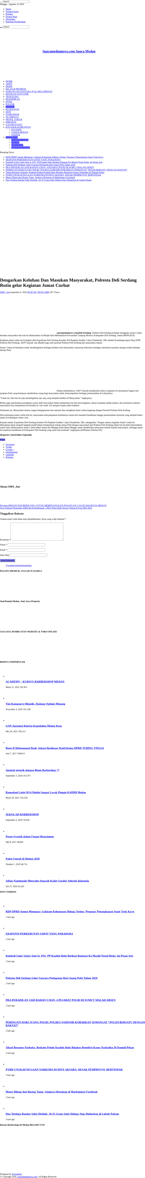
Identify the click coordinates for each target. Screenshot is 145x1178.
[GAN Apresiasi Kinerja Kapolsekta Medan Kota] (13, 720)
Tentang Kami (12, 11)
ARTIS (9, 84)
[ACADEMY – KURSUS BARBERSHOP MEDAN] (13, 676)
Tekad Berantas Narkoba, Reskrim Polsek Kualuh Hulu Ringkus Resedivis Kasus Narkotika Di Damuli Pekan (55, 172)
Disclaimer (10, 19)
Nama (3, 544)
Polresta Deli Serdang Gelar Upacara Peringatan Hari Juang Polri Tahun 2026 (40, 165)
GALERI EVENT (14, 124)
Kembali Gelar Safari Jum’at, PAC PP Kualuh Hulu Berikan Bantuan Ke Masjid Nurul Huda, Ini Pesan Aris (54, 162)
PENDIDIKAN (13, 99)
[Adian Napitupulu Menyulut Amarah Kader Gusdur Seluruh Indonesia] (13, 875)
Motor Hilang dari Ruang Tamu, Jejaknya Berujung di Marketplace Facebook (40, 177)
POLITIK (10, 104)
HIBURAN (11, 122)
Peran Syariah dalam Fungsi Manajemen (30, 836)
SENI (8, 112)
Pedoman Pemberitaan (16, 22)
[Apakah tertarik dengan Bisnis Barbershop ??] (13, 764)
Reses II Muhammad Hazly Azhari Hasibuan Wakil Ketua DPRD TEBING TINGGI (55, 748)
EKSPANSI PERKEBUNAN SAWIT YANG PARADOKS (33, 159)
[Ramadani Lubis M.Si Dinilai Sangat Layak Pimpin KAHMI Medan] (13, 787)
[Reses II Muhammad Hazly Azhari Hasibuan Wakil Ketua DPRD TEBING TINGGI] (13, 742)
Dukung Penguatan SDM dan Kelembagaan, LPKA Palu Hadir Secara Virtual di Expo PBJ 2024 (46, 508)
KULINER (16, 129)
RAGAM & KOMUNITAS (18, 127)
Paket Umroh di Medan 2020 (23, 858)
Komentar (5, 539)
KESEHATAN (12, 109)
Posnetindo (17, 1174)
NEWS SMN (12, 137)
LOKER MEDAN (19, 132)
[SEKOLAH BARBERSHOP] (13, 809)
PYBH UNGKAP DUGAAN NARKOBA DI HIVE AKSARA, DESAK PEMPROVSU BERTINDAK (53, 175)
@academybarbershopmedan (19, 565)
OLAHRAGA (12, 117)
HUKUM (10, 107)
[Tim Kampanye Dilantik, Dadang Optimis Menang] (13, 698)
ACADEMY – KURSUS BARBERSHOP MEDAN (35, 681)
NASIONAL (17, 145)
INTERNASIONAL (20, 147)
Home (8, 9)
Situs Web (4, 555)
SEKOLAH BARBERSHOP (22, 814)
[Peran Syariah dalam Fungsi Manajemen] (13, 831)
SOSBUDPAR (12, 114)
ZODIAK (15, 135)
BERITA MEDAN (19, 140)
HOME (9, 81)
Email (3, 550)
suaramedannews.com (27, 1176)
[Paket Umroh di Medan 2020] (13, 853)
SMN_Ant (5, 292)
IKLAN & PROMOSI (16, 89)
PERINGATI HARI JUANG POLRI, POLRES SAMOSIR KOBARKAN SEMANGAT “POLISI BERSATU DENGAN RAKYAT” (67, 170)
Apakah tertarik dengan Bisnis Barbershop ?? (32, 770)
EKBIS (9, 86)
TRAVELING (12, 96)
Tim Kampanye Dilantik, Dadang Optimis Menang (35, 703)
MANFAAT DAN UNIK (17, 94)
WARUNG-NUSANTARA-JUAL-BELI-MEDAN (29, 91)
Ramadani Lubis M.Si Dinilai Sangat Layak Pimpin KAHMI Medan (46, 792)
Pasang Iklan (11, 16)
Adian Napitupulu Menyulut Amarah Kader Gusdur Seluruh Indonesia (47, 880)
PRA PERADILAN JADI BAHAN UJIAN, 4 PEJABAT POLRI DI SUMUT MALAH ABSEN (50, 167)
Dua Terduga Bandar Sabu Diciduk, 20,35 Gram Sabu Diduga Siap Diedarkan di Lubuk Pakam (48, 180)
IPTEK (9, 101)
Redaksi (9, 14)
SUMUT (15, 142)
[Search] (1, 2)
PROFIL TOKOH (14, 119)
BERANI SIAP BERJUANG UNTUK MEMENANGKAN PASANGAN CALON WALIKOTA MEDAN (53, 505)
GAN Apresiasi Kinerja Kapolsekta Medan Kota (34, 725)
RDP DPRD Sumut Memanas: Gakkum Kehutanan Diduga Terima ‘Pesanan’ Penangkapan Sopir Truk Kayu (54, 157)
